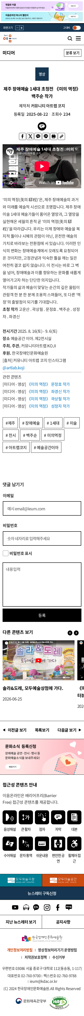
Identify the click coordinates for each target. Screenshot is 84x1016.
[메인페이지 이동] (10, 38)
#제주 (10, 423)
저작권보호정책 (36, 957)
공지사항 (63, 922)
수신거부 (58, 957)
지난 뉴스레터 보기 (21, 922)
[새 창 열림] (64, 1002)
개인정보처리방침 (20, 949)
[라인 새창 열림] (46, 136)
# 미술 (72, 423)
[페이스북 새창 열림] (22, 136)
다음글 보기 (67, 730)
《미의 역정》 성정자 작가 (48, 406)
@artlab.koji (13, 367)
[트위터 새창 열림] (30, 136)
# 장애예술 (31, 423)
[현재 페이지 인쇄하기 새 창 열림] (53, 136)
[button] (76, 633)
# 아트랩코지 (16, 447)
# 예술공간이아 (46, 447)
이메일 (8, 495)
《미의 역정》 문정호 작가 (48, 384)
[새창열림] (21, 880)
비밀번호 (10, 525)
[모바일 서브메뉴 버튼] (78, 38)
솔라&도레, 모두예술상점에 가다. (33, 688)
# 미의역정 (53, 435)
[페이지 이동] (42, 6)
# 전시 (11, 435)
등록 (42, 615)
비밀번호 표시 (20, 553)
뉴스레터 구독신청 (42, 893)
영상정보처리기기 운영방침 (57, 949)
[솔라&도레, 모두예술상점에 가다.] (38, 660)
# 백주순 (30, 435)
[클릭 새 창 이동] (42, 938)
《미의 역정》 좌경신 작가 (48, 391)
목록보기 (42, 730)
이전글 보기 (17, 730)
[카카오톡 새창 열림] (38, 136)
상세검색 (70, 39)
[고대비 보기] (77, 28)
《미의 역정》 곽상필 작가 (48, 399)
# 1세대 (53, 423)
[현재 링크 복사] (61, 136)
